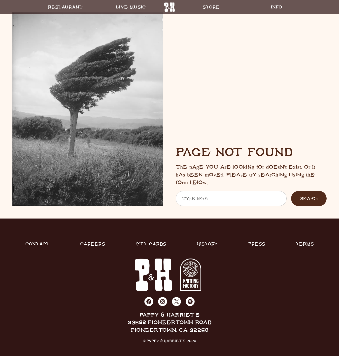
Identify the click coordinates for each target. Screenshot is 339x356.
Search (309, 198)
